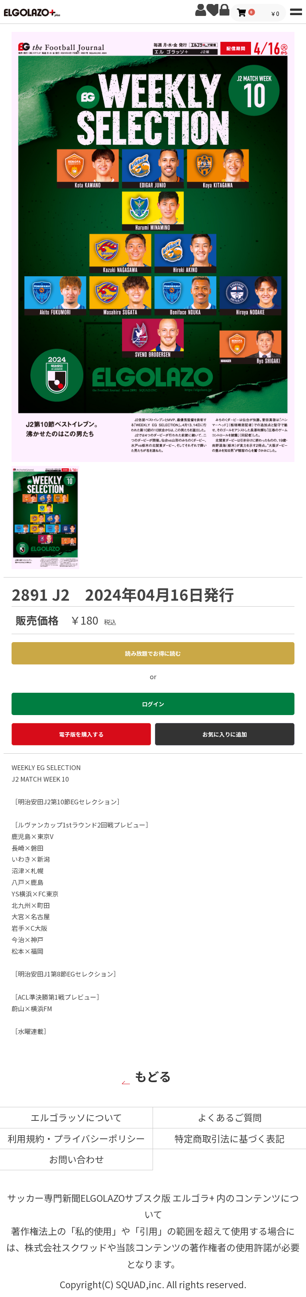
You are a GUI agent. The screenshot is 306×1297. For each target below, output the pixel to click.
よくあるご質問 (230, 1117)
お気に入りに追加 (224, 734)
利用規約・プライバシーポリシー (76, 1138)
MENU (296, 10)
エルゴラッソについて (76, 1117)
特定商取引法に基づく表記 (229, 1138)
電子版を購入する (81, 734)
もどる (153, 1076)
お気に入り (212, 10)
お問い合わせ (76, 1159)
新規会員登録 (200, 10)
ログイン (224, 10)
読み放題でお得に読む (153, 653)
